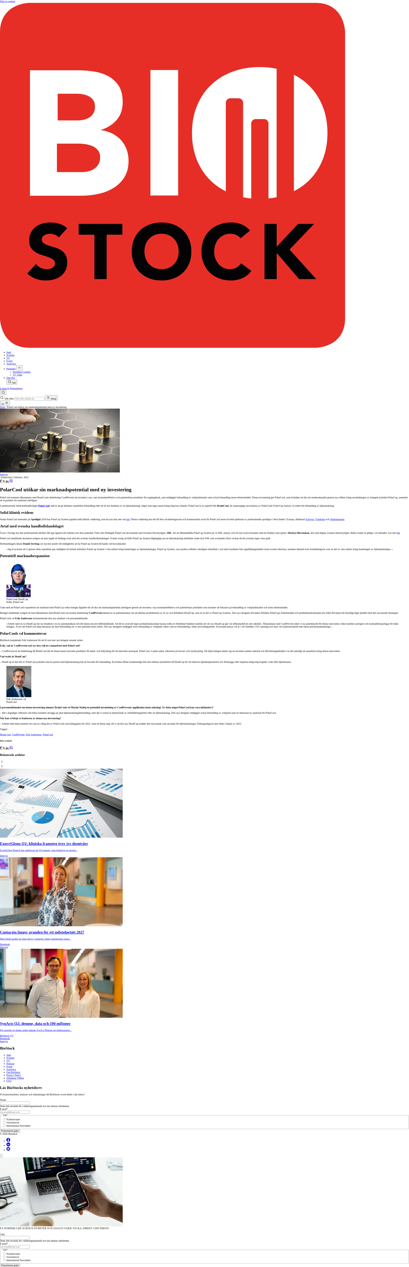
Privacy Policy (13, 1075)
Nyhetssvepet (13, 1119)
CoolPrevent (18, 734)
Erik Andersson (33, 734)
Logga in (4, 388)
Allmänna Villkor (15, 1078)
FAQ (9, 1081)
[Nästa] (204, 766)
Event (9, 1066)
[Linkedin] (8, 1145)
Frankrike (320, 519)
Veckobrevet (12, 1122)
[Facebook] (8, 1141)
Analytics (11, 1069)
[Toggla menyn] (5, 403)
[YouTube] (8, 1150)
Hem (2, 407)
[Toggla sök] (3, 392)
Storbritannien (337, 519)
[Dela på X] (4, 481)
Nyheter (10, 1058)
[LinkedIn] (7, 481)
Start (8, 1055)
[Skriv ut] (11, 481)
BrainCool (5, 734)
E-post (4, 1109)
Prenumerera (16, 388)
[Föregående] (204, 762)
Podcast (10, 1063)
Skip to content (7, 1)
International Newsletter (18, 1125)
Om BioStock (13, 1072)
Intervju (4, 474)
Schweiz (309, 519)
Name (3, 1100)
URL (2, 1234)
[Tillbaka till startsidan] (204, 175)
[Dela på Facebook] (1, 481)
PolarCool (48, 734)
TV (8, 1060)
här (127, 519)
